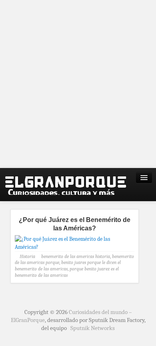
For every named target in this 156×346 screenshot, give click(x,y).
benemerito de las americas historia (75, 256)
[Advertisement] (78, 84)
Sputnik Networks (92, 328)
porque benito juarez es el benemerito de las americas (67, 272)
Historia (27, 256)
